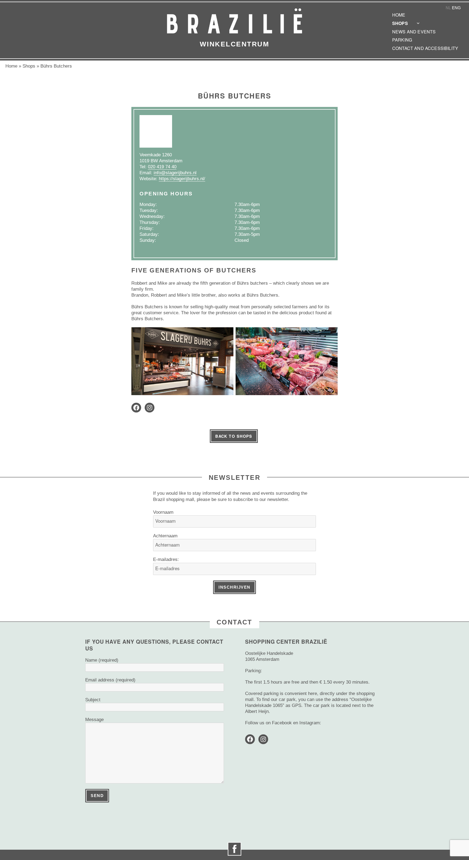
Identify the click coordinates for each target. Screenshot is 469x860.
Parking (402, 40)
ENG (456, 7)
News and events (414, 31)
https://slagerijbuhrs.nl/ (182, 178)
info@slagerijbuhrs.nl (175, 172)
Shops (400, 23)
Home (398, 15)
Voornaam (163, 512)
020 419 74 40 (162, 166)
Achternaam (165, 535)
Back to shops (233, 436)
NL (448, 7)
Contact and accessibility (425, 48)
